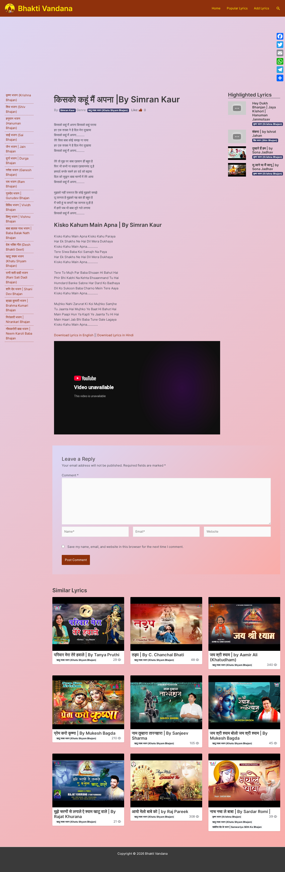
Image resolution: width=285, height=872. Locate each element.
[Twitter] (280, 44)
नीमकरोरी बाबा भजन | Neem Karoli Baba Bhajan (19, 333)
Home (216, 8)
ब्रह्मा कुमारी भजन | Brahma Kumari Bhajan (17, 305)
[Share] (280, 78)
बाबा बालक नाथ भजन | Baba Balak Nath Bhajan (19, 233)
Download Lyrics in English (74, 335)
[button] (278, 8)
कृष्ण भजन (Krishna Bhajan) (267, 124)
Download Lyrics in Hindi (115, 335)
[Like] (141, 110)
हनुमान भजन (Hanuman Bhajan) (13, 123)
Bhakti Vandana (45, 8)
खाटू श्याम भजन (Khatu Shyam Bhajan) (16, 261)
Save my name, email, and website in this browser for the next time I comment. (125, 547)
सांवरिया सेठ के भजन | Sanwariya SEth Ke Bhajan (237, 827)
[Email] (280, 53)
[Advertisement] (142, 48)
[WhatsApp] (280, 61)
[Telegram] (280, 69)
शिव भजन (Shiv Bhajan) (265, 140)
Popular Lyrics (237, 8)
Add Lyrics (261, 8)
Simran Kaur (67, 110)
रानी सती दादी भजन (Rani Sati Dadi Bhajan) (17, 277)
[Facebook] (280, 36)
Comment (70, 475)
